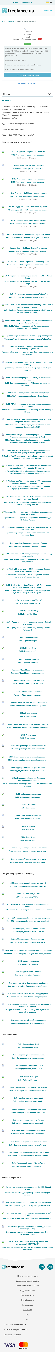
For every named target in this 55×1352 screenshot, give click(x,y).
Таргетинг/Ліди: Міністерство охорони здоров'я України (27, 339)
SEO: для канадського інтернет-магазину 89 (27, 886)
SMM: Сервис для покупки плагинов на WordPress (27, 728)
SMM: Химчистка (28, 808)
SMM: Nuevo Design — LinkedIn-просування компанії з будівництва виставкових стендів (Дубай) (27, 441)
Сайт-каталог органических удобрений (27, 1123)
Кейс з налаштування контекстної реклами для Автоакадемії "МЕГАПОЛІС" (27, 1248)
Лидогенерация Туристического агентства (27, 862)
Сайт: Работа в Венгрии (27, 1080)
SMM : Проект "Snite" (27, 651)
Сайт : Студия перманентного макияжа (27, 1058)
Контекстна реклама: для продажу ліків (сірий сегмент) (27, 1205)
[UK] (49, 2)
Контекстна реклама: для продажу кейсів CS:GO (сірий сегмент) (27, 1194)
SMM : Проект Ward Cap (27, 614)
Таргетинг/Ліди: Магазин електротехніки (27, 673)
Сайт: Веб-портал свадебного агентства (27, 1134)
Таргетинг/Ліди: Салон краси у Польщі (27, 684)
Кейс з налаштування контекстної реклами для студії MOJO (27, 1218)
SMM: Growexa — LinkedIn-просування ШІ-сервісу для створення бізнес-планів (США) (27, 426)
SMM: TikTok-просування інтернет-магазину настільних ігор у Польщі (27, 411)
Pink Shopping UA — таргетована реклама (27, 225)
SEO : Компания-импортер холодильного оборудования (27, 954)
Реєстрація (27, 3)
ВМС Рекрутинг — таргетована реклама (27, 183)
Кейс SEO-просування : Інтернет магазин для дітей (28, 921)
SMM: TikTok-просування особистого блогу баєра (27, 396)
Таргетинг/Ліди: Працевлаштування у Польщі (27, 546)
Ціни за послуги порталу (27, 1276)
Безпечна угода (27, 1295)
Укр (50, 1266)
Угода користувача (27, 1290)
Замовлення (27, 1305)
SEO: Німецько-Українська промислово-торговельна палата (27, 910)
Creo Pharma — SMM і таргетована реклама (27, 197)
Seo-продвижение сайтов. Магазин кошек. (27, 1023)
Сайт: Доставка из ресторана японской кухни (27, 1145)
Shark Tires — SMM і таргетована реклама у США (27, 266)
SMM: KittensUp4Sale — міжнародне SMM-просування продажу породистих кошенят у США (27, 488)
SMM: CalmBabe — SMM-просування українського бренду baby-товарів (27, 560)
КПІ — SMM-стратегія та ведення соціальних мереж (27, 239)
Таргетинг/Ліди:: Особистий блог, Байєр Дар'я (27, 706)
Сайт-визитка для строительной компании (27, 1112)
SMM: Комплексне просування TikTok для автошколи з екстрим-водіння (27, 384)
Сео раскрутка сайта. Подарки (27, 975)
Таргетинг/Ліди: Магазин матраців (27, 695)
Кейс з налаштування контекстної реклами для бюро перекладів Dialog (28, 1233)
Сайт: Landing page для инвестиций (27, 1101)
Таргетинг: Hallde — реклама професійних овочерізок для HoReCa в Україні (27, 519)
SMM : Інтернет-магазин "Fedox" (27, 603)
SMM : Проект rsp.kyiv (28, 641)
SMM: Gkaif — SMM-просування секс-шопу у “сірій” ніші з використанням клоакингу (28, 311)
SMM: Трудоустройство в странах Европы (27, 771)
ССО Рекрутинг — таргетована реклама (27, 156)
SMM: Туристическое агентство (27, 818)
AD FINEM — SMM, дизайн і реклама (27, 170)
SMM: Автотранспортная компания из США (27, 749)
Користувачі (10, 22)
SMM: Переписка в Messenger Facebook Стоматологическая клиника (27, 785)
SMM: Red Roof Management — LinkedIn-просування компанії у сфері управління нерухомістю (27, 457)
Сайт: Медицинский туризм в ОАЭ (28, 1069)
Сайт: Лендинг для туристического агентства (27, 1091)
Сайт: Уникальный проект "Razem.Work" (27, 1166)
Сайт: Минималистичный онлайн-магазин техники (27, 1156)
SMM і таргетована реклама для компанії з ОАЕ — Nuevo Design (27, 284)
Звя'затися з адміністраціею (27, 1281)
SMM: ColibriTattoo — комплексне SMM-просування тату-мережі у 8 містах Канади (27, 327)
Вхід (16, 3)
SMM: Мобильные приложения (27, 797)
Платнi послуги (27, 1300)
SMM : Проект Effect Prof (28, 662)
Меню (49, 10)
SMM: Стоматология (27, 716)
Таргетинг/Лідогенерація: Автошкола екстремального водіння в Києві (28, 534)
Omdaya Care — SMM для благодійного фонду (27, 252)
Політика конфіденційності (27, 1286)
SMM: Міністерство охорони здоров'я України (28, 297)
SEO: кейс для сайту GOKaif (27, 897)
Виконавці (27, 1310)
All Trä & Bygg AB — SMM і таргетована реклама (27, 211)
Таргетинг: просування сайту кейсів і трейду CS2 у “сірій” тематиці (27, 369)
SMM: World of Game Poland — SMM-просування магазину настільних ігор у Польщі (28, 503)
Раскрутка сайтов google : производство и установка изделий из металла (28, 1011)
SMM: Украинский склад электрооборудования (27, 760)
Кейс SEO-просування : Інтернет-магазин (27, 932)
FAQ (27, 1315)
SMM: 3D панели (27, 830)
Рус (42, 1266)
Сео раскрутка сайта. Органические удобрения (27, 986)
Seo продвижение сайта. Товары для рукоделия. (27, 997)
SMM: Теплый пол (27, 840)
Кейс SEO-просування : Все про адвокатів (27, 942)
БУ (27, 1319)
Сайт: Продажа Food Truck (27, 1047)
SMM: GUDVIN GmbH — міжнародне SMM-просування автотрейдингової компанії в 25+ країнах (27, 472)
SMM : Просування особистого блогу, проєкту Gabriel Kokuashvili (28, 629)
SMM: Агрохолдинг (27, 738)
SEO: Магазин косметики (27, 964)
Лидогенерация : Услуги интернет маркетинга (27, 851)
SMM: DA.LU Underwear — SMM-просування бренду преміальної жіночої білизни (27, 576)
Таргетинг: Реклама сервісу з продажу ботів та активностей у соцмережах (27, 353)
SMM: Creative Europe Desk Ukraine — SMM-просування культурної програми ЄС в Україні (27, 592)
